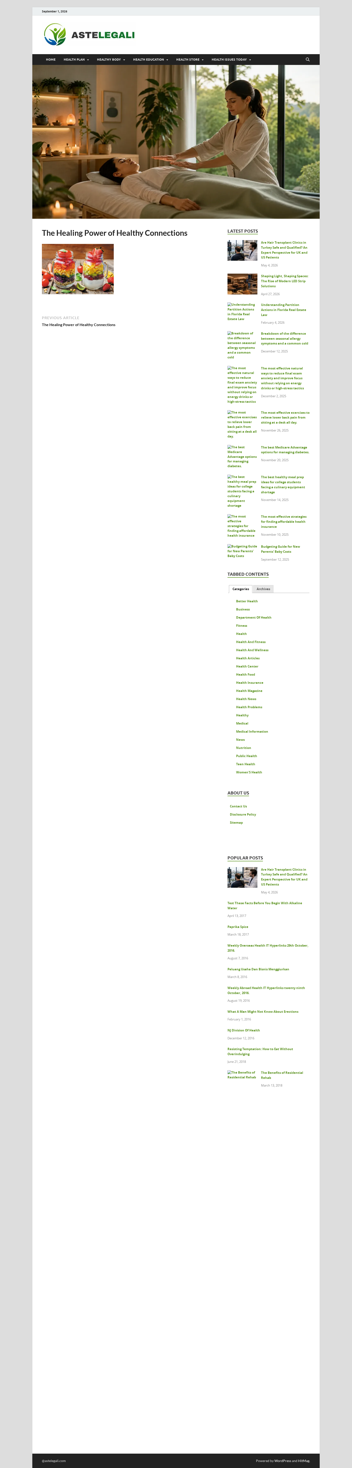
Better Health (247, 601)
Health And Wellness (252, 650)
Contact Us (238, 806)
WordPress (282, 1461)
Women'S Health (249, 772)
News (240, 739)
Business (243, 609)
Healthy (242, 715)
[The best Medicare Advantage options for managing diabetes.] (242, 448)
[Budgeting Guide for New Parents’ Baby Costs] (242, 547)
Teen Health (245, 764)
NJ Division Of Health (243, 1030)
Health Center (247, 666)
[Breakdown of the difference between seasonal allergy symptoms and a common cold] (242, 334)
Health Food (245, 674)
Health (241, 634)
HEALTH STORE (187, 59)
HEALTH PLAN (74, 59)
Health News (246, 699)
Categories (241, 589)
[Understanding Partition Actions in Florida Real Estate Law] (242, 305)
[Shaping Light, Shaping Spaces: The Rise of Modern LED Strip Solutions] (242, 277)
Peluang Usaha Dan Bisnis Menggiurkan (258, 969)
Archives (263, 589)
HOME (51, 59)
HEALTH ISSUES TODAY (229, 59)
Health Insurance (249, 682)
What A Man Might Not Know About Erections (262, 1011)
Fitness (241, 625)
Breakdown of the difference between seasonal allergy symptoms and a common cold (284, 338)
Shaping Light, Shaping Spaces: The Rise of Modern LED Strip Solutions (284, 281)
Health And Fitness (251, 642)
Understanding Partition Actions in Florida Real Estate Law (283, 310)
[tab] (240, 589)
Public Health (246, 756)
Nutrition (243, 748)
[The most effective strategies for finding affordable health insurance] (242, 517)
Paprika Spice (237, 927)
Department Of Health (254, 617)
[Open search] (307, 59)
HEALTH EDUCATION (148, 59)
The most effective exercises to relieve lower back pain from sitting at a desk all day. (285, 417)
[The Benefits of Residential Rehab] (242, 1073)
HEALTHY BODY (109, 59)
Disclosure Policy (243, 814)
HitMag (303, 1461)
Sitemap (236, 822)
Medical (242, 723)
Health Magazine (249, 691)
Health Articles (248, 658)
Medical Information (252, 731)
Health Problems (249, 707)
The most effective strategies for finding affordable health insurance (284, 521)
